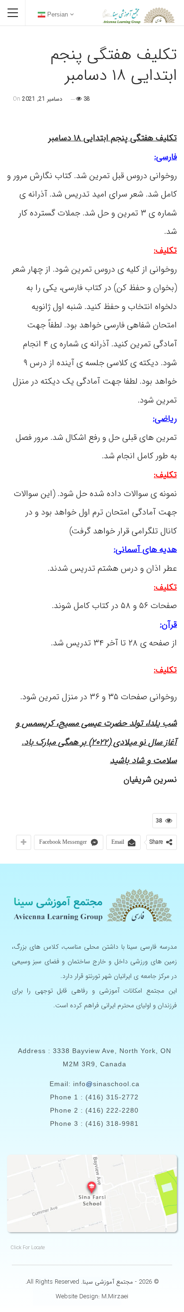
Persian (56, 14)
